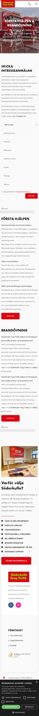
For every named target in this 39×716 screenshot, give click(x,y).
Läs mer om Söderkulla (16, 561)
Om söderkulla (16, 635)
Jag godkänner (16, 192)
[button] (19, 712)
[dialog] (19, 698)
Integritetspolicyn (23, 192)
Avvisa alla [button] (29, 707)
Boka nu (10, 316)
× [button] (36, 682)
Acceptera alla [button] (11, 707)
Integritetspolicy (16, 640)
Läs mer (15, 693)
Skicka (31, 196)
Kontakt (13, 645)
